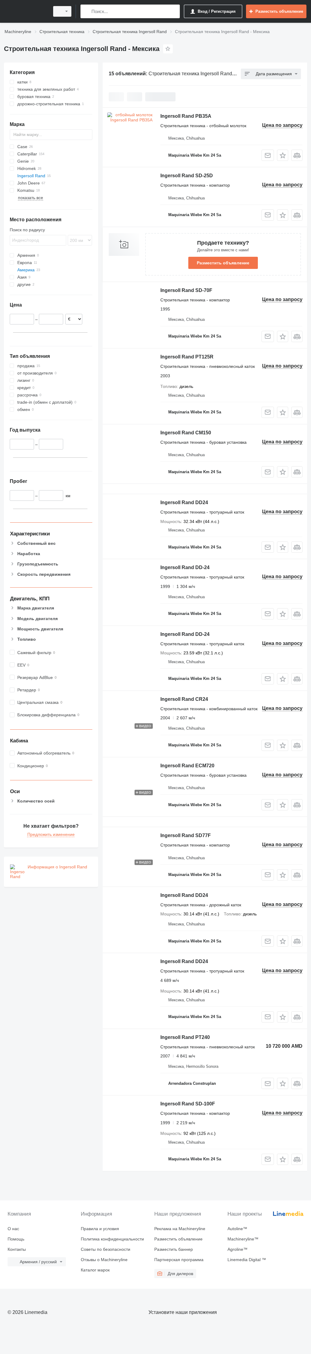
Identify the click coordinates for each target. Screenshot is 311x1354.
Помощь (16, 1239)
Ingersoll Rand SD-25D (186, 175)
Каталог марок (95, 1269)
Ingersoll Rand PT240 (185, 1037)
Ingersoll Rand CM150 (185, 432)
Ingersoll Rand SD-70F (186, 290)
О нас (13, 1228)
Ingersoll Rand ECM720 (187, 765)
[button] (282, 155)
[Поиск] (86, 11)
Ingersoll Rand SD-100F (187, 1103)
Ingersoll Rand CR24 (184, 699)
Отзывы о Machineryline (104, 1259)
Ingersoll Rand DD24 (184, 502)
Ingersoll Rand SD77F (185, 835)
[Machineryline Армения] (26, 11)
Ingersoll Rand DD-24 (185, 567)
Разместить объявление (223, 262)
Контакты (17, 1249)
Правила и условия (100, 1228)
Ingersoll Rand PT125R (187, 356)
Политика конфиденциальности (112, 1239)
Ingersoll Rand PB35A (185, 116)
